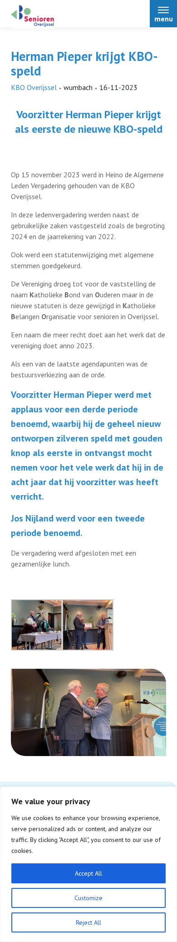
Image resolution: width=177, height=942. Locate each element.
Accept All (88, 873)
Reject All (88, 922)
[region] (88, 864)
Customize (88, 898)
